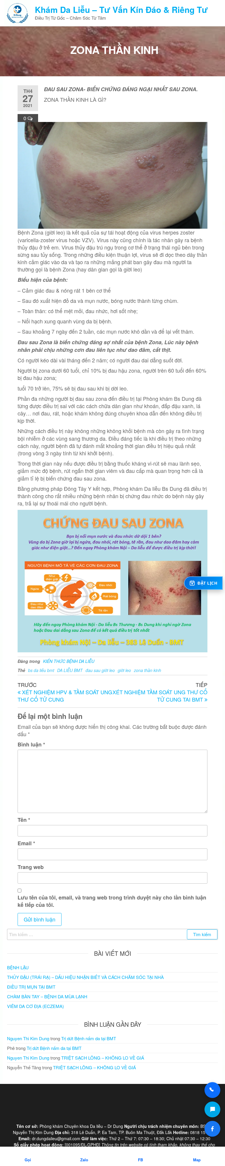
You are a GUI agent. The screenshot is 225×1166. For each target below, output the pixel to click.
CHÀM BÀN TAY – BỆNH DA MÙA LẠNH (47, 996)
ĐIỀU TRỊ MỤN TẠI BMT (31, 987)
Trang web (31, 867)
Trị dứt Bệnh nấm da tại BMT (88, 1038)
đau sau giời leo (100, 670)
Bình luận (31, 744)
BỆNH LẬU (18, 967)
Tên (24, 820)
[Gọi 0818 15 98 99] (212, 1090)
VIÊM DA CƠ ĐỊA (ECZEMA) (35, 1006)
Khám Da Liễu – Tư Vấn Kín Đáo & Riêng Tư (121, 10)
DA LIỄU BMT (70, 670)
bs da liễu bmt (41, 670)
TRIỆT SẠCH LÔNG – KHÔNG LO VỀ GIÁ (102, 1058)
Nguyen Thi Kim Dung (28, 1038)
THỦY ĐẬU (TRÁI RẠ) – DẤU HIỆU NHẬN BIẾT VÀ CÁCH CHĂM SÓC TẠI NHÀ (85, 977)
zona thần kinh (147, 670)
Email (26, 843)
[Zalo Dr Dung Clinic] (212, 1109)
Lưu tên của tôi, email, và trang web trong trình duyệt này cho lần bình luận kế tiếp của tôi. (112, 901)
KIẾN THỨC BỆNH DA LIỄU (68, 661)
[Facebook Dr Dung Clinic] (212, 1129)
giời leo (124, 670)
